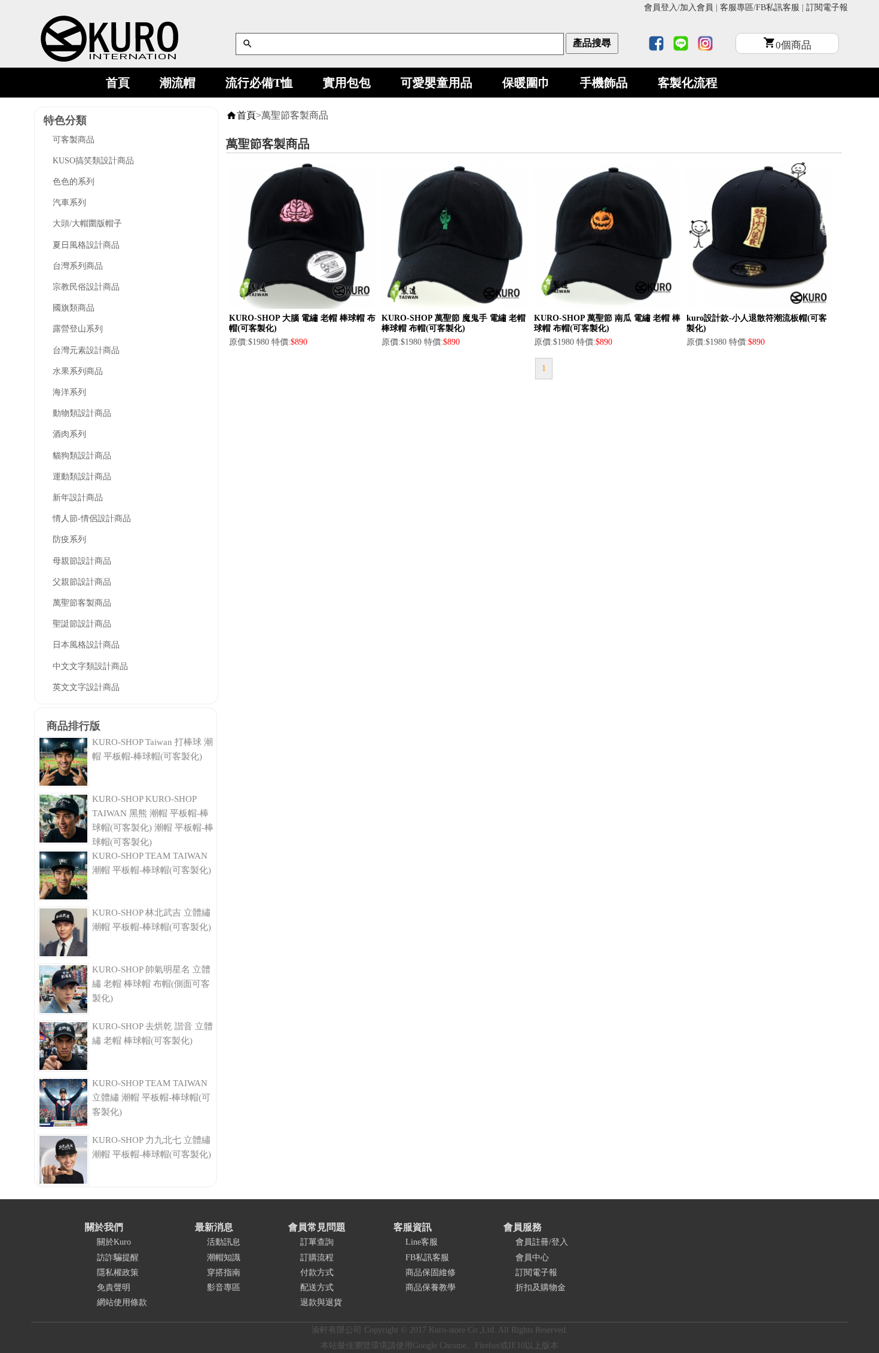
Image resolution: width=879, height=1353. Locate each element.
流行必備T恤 (259, 82)
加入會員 (696, 7)
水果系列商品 (78, 371)
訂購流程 (317, 1257)
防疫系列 (69, 539)
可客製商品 (73, 139)
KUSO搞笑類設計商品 (93, 160)
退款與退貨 (321, 1302)
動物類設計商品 (82, 413)
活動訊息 (223, 1242)
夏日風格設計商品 (86, 245)
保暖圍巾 (526, 82)
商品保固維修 (430, 1272)
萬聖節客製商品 (82, 602)
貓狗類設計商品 (82, 455)
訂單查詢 (317, 1242)
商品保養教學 (430, 1287)
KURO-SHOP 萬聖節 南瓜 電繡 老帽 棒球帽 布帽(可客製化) (607, 323)
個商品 (793, 45)
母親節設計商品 (82, 561)
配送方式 (317, 1287)
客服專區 (736, 7)
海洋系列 (69, 392)
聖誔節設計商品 (82, 623)
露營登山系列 (78, 328)
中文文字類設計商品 (90, 666)
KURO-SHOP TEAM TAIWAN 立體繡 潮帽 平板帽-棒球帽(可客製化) (151, 1097)
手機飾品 (604, 82)
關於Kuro (114, 1242)
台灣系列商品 (78, 266)
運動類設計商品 (82, 476)
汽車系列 (69, 202)
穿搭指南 (223, 1272)
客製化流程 (688, 82)
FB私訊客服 (777, 7)
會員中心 (532, 1257)
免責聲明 (113, 1287)
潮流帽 (178, 82)
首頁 (118, 82)
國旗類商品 (73, 307)
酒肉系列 (69, 434)
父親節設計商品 (82, 581)
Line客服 (421, 1242)
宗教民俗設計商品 (86, 286)
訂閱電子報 (827, 7)
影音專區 (223, 1287)
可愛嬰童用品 (436, 82)
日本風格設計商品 (86, 644)
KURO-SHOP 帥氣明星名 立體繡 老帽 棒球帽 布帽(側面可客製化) (151, 984)
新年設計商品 (78, 497)
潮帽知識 (223, 1257)
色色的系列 (73, 181)
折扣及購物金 (540, 1287)
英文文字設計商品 (86, 687)
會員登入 (660, 7)
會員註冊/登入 (541, 1242)
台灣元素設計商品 (86, 350)
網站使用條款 (122, 1302)
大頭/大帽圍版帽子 (87, 223)
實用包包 (347, 82)
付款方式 (317, 1272)
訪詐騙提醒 (118, 1257)
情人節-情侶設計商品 (92, 518)
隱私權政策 (118, 1272)
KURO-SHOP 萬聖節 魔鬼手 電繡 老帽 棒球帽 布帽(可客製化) (453, 323)
